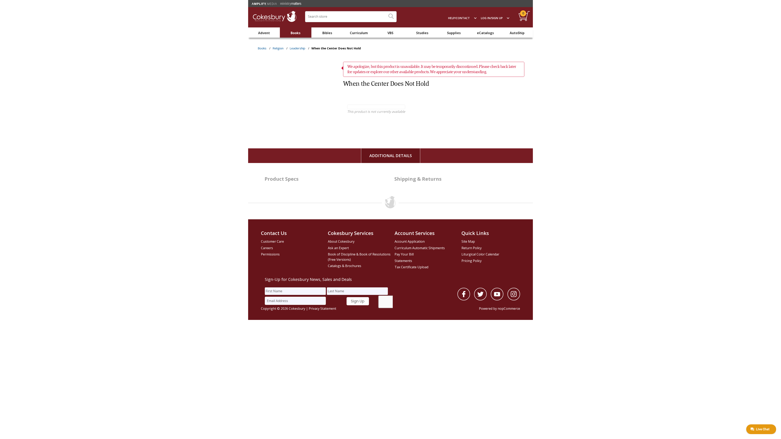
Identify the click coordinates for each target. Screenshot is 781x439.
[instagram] (513, 299)
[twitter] (480, 299)
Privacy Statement (322, 308)
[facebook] (463, 299)
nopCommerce (509, 308)
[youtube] (497, 299)
